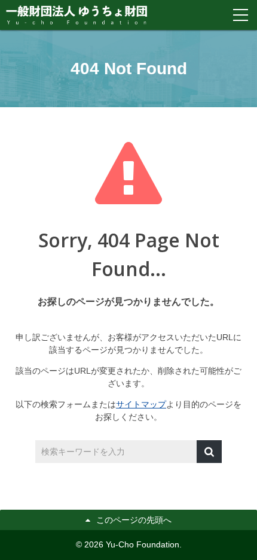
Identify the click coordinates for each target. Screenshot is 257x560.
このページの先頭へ (134, 520)
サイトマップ (141, 404)
